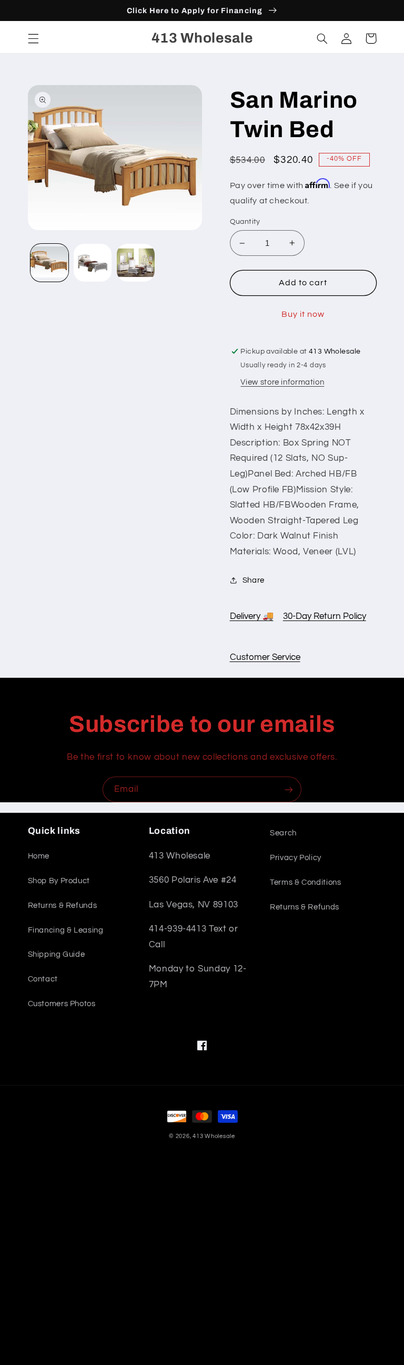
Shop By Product (59, 881)
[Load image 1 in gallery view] (49, 263)
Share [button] (254, 580)
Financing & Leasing (66, 930)
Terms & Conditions (305, 882)
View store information (282, 382)
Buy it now (303, 314)
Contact (43, 979)
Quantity (245, 221)
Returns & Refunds (62, 905)
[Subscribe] (289, 789)
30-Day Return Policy (324, 616)
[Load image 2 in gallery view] (93, 263)
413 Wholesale (214, 1136)
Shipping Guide (56, 954)
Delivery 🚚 (252, 616)
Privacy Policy (295, 858)
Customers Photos (62, 1004)
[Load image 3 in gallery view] (136, 263)
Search (283, 833)
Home (39, 856)
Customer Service (265, 657)
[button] (33, 38)
